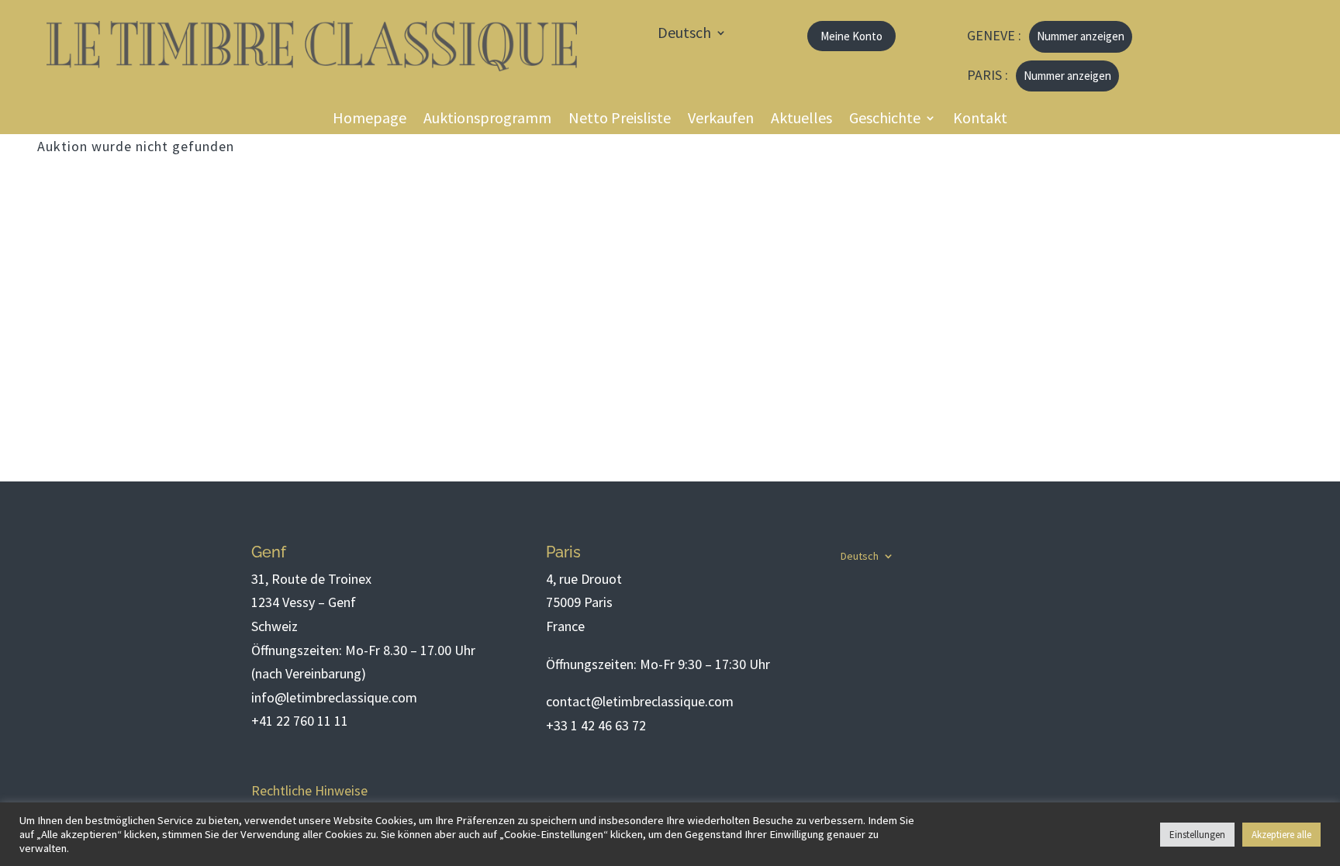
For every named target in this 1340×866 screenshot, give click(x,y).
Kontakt (980, 119)
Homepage (369, 119)
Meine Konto (851, 36)
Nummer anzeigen (1080, 36)
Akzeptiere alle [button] (1281, 834)
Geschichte (884, 119)
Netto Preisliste (619, 119)
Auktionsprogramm (487, 119)
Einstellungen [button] (1197, 834)
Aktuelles (801, 119)
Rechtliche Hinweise (309, 790)
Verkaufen (721, 119)
